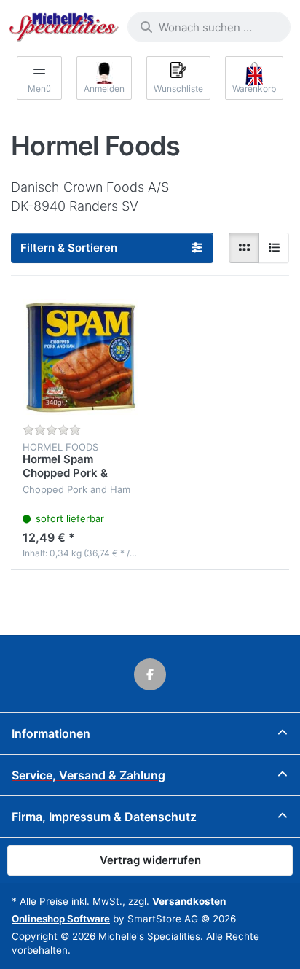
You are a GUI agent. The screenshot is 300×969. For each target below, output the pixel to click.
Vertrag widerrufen (150, 860)
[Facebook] (150, 674)
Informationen (51, 733)
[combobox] (209, 27)
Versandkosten (189, 901)
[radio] (244, 248)
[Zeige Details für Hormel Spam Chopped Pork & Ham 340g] (80, 357)
